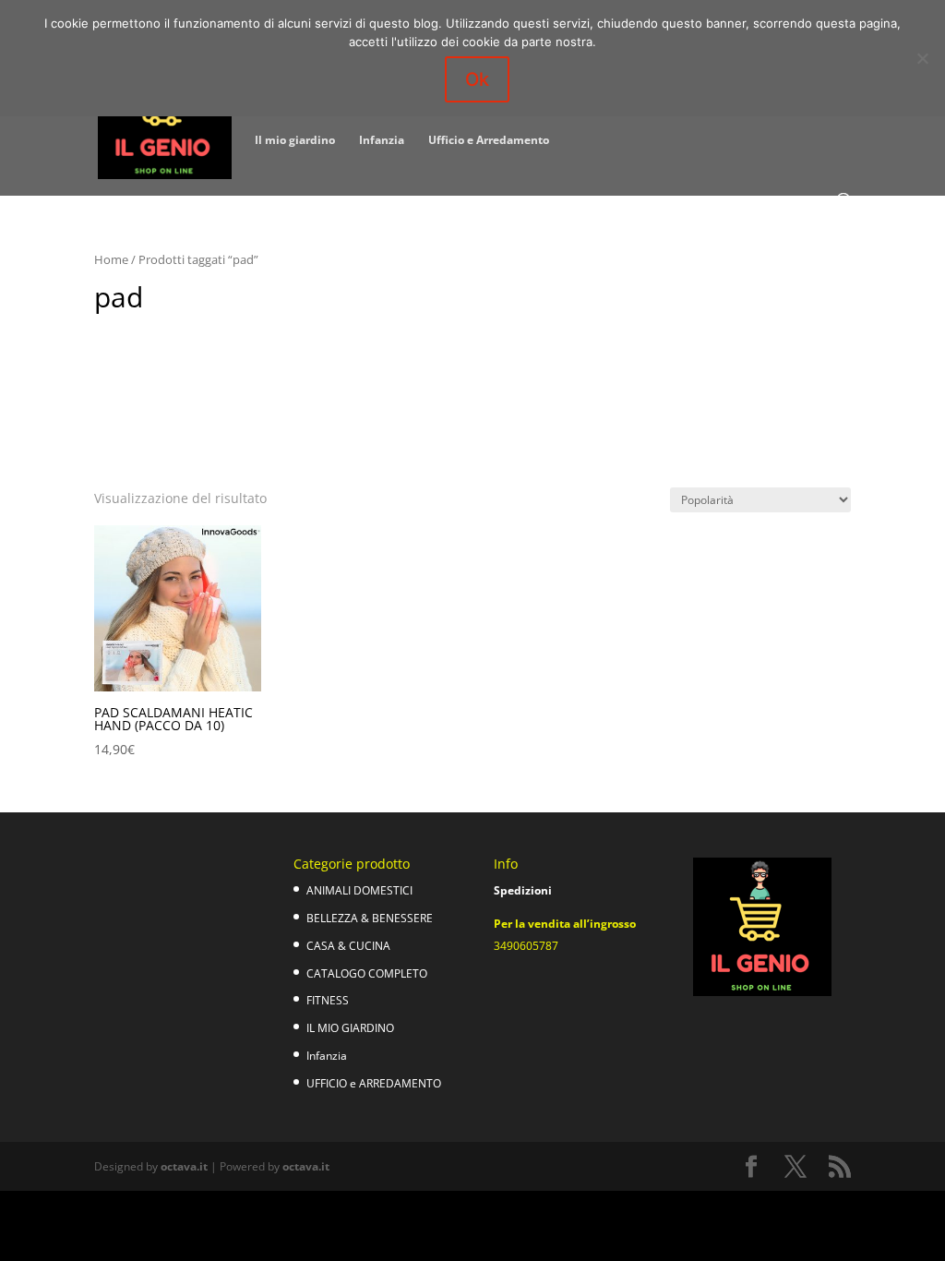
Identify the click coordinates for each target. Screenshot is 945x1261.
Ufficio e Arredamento (488, 141)
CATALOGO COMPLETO (366, 973)
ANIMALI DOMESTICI (359, 890)
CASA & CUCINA (348, 946)
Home (111, 259)
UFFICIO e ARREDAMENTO (373, 1083)
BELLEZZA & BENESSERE (369, 918)
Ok (477, 79)
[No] (922, 58)
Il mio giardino (295, 141)
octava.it (184, 1166)
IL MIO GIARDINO (350, 1028)
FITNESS (327, 1000)
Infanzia (381, 141)
